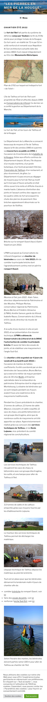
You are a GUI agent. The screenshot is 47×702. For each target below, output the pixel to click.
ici (5, 595)
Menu (24, 18)
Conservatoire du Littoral (18, 103)
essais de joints (19, 598)
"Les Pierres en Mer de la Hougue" (23, 6)
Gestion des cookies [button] (13, 696)
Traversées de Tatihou (14, 170)
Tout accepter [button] (31, 696)
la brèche (16, 591)
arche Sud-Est (20, 601)
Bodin (21, 377)
